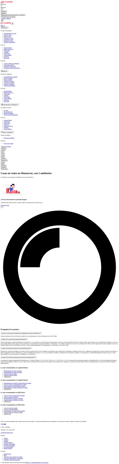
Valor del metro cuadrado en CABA (13, 457)
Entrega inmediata (8, 113)
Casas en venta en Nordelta (11, 397)
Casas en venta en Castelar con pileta (13, 412)
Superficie (3, 167)
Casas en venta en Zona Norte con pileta (14, 395)
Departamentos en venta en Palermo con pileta (16, 387)
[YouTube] (5, 424)
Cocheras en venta (8, 39)
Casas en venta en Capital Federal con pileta (15, 384)
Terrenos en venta (8, 40)
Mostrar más (7, 376)
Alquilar (4, 13)
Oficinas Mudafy (8, 442)
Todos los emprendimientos (11, 114)
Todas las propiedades (9, 42)
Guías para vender (8, 143)
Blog (5, 455)
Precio (2, 153)
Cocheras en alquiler (9, 82)
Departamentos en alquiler (10, 77)
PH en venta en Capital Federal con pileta (14, 386)
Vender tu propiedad (9, 138)
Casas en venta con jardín (10, 375)
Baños (2, 156)
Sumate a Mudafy (6, 18)
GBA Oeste (7, 53)
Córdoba (6, 52)
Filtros (4, 148)
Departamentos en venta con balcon (13, 372)
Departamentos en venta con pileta (12, 371)
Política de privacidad (42, 462)
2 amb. (3, 155)
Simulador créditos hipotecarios (12, 68)
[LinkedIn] (4, 424)
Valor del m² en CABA (10, 66)
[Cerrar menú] (12, 24)
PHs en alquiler (8, 79)
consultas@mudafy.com (7, 432)
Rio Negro (6, 58)
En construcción (8, 112)
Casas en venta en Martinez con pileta (13, 400)
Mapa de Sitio (7, 454)
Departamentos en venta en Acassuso (13, 398)
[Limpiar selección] (2, 9)
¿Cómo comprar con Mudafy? (11, 63)
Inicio (3, 26)
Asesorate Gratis (5, 205)
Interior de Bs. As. (8, 49)
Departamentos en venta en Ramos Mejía (14, 411)
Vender (6, 438)
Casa (2, 151)
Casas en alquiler (8, 78)
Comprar (4, 11)
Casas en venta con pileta (10, 373)
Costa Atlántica (8, 55)
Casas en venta (7, 35)
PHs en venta (7, 36)
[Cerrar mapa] (2, 207)
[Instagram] (2, 424)
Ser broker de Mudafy (9, 445)
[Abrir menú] (2, 20)
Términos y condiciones (31, 462)
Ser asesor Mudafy (8, 447)
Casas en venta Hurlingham (11, 409)
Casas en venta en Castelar (10, 408)
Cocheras (3, 158)
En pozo (6, 110)
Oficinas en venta (8, 38)
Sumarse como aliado (9, 444)
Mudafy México (8, 448)
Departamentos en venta (10, 33)
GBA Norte (7, 50)
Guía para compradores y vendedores (13, 458)
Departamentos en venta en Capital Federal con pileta (17, 383)
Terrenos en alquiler (9, 84)
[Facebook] (1, 424)
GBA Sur (6, 56)
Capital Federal (8, 47)
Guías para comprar (9, 65)
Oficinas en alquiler (9, 81)
